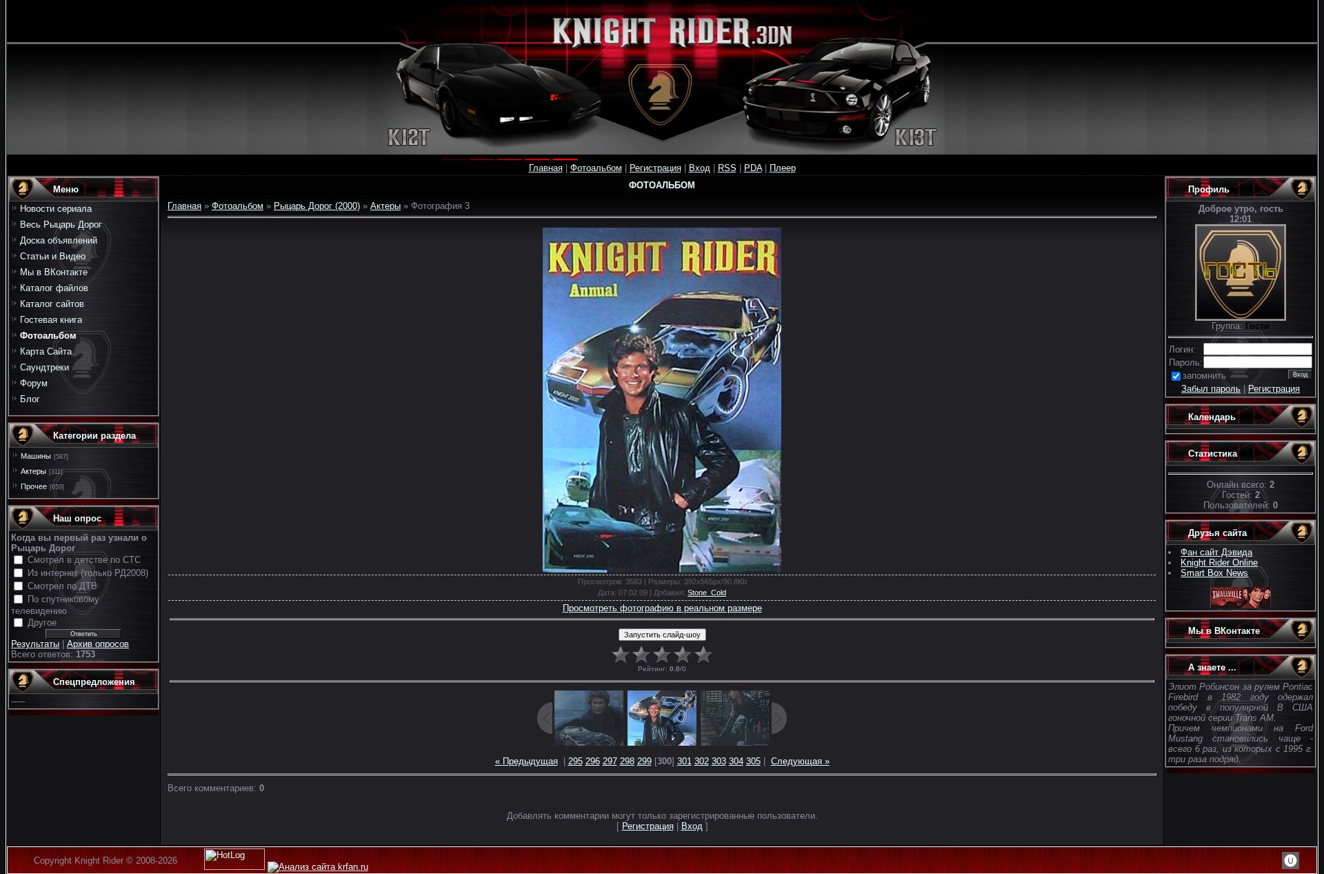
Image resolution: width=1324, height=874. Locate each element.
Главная (546, 168)
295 (575, 761)
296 (592, 761)
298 (627, 761)
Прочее (34, 486)
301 (684, 761)
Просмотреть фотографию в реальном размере (662, 608)
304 (736, 761)
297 (610, 761)
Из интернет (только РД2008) (88, 573)
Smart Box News (1214, 573)
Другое (42, 622)
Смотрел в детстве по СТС (84, 560)
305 (753, 761)
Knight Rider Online (1219, 562)
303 (719, 761)
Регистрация (655, 168)
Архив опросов (98, 644)
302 (701, 761)
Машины (36, 456)
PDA (753, 168)
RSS (727, 168)
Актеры (33, 471)
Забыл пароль (1211, 389)
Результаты (35, 644)
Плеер (783, 168)
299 (644, 761)
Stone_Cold (707, 592)
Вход (699, 168)
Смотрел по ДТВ (62, 586)
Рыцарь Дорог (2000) (317, 206)
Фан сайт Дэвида (1216, 552)
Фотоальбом (596, 168)
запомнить (1204, 375)
